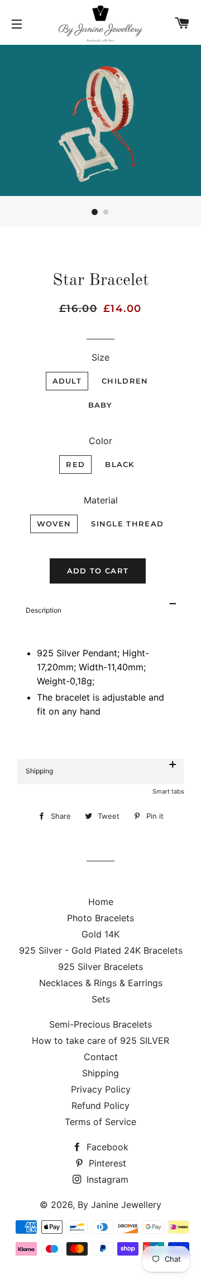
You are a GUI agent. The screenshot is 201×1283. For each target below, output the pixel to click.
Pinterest (106, 1163)
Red (75, 464)
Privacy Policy (101, 1089)
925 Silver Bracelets (100, 966)
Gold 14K (100, 934)
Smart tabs (168, 791)
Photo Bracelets (100, 917)
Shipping (100, 1073)
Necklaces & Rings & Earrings (100, 982)
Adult (67, 380)
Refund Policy (100, 1105)
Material (101, 500)
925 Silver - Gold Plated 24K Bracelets (101, 950)
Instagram (106, 1179)
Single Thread (127, 523)
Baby (100, 404)
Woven (54, 523)
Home (100, 901)
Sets (101, 999)
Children (125, 380)
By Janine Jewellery (119, 1204)
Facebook (106, 1147)
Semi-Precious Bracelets (100, 1024)
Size (100, 357)
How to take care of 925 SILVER (100, 1040)
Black (120, 464)
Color (100, 440)
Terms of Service (100, 1121)
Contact (101, 1056)
